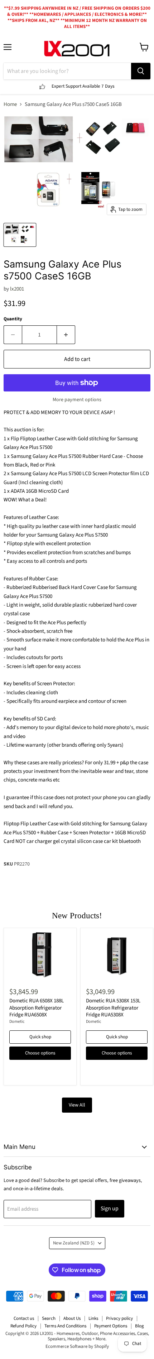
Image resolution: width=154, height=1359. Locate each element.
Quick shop (40, 1037)
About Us (72, 1318)
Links (93, 1318)
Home (10, 104)
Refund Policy (23, 1326)
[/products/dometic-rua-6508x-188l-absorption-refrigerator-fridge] (40, 956)
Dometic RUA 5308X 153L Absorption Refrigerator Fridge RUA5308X (113, 1008)
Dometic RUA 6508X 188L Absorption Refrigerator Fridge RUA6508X (36, 1008)
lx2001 (17, 289)
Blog (139, 1326)
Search (49, 1318)
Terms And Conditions (65, 1326)
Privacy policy (119, 1318)
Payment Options (110, 1326)
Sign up (110, 1208)
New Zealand (74, 1243)
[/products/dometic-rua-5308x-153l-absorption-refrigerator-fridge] (117, 956)
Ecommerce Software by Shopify (77, 1346)
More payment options (77, 400)
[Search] (140, 71)
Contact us (24, 1318)
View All (77, 1105)
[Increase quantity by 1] (66, 334)
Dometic (17, 1022)
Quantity (13, 319)
